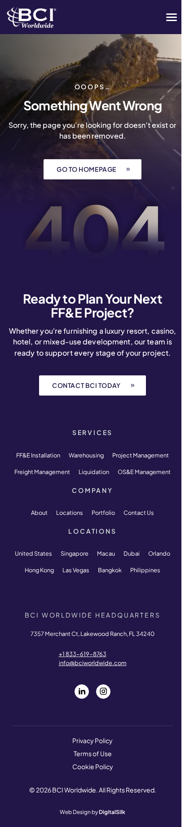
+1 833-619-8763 (82, 653)
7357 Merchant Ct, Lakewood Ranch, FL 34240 (92, 633)
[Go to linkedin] (82, 691)
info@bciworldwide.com (93, 662)
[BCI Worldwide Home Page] (31, 17)
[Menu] (171, 17)
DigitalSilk (112, 812)
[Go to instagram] (103, 691)
